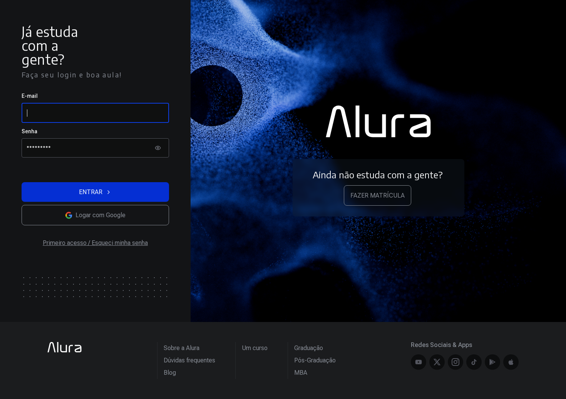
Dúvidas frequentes (189, 360)
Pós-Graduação (315, 360)
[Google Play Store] (492, 362)
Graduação (308, 348)
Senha (29, 131)
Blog (170, 372)
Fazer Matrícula (377, 195)
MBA (300, 372)
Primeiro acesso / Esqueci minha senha (95, 242)
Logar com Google (100, 215)
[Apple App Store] (511, 362)
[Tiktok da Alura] (474, 362)
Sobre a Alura (181, 348)
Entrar (90, 192)
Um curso (255, 348)
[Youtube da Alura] (418, 362)
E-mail (30, 96)
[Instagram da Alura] (455, 362)
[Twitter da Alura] (437, 362)
